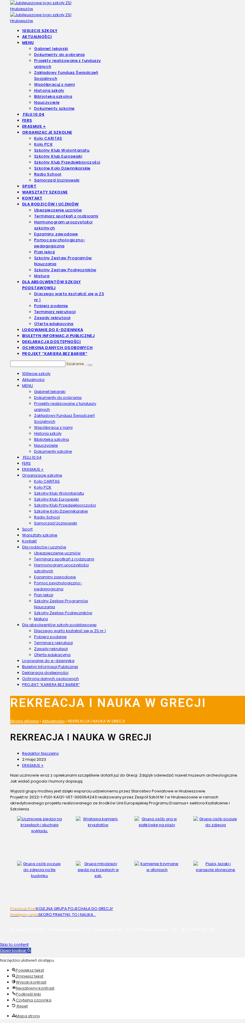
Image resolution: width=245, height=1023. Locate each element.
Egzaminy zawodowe (55, 577)
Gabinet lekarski (49, 391)
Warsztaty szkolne (39, 535)
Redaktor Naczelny (40, 753)
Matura (41, 619)
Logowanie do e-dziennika (48, 661)
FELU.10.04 (32, 457)
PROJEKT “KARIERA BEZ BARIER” (51, 684)
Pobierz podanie (50, 637)
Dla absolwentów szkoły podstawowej (59, 625)
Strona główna (24, 721)
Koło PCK (42, 487)
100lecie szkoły (36, 373)
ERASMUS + (33, 469)
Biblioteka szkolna (51, 439)
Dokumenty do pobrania (58, 397)
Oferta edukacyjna (52, 655)
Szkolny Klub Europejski (56, 499)
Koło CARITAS (47, 481)
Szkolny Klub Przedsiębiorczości (65, 505)
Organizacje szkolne (42, 475)
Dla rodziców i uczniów (44, 547)
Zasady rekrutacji (51, 649)
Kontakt (29, 541)
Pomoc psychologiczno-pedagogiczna (58, 586)
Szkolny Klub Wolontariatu (59, 493)
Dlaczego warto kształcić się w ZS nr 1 (70, 631)
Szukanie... (76, 364)
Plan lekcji (43, 595)
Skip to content (14, 944)
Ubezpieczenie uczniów (57, 553)
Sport (27, 529)
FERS (26, 463)
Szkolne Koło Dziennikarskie (61, 511)
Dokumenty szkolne (53, 451)
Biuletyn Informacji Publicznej (50, 667)
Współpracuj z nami (53, 427)
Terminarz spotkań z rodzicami (64, 559)
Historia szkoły (48, 433)
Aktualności (33, 379)
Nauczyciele (46, 445)
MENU (27, 385)
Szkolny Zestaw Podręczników (63, 613)
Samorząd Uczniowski (55, 523)
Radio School (47, 517)
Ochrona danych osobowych (50, 679)
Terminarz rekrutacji (53, 643)
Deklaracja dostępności (45, 673)
